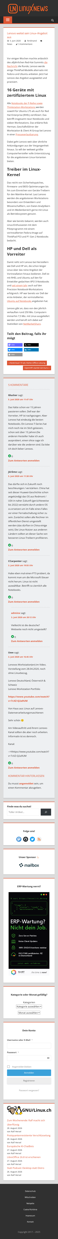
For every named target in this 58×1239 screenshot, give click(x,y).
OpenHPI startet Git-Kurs (36, 368)
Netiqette (30, 1203)
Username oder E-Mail (20, 1040)
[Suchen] (46, 812)
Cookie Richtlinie (30, 1209)
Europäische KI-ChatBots (20, 1146)
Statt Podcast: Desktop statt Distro (25, 1168)
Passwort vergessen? (29, 1090)
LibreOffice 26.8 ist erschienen (24, 1157)
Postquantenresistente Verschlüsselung (28, 1135)
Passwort (13, 1052)
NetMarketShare (32, 323)
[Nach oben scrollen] (53, 1234)
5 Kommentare (25, 44)
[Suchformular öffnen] (52, 20)
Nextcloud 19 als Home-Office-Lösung (27, 363)
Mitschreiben (30, 1197)
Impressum (30, 1215)
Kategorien (29, 1002)
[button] (15, 345)
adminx (15, 613)
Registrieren (29, 1080)
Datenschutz (30, 1191)
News (9, 44)
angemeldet (26, 783)
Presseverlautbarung (27, 134)
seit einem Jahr (20, 285)
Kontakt (30, 1221)
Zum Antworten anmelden (24, 460)
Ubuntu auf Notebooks (19, 301)
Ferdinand (32, 40)
